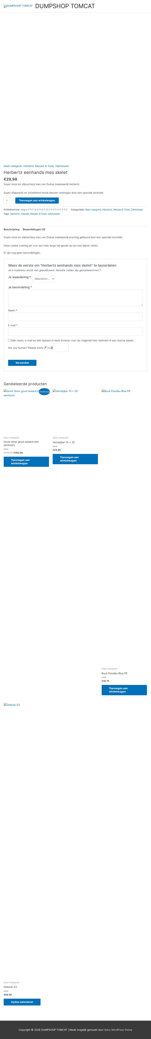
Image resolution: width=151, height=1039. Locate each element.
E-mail (12, 325)
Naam (12, 310)
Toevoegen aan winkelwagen (37, 200)
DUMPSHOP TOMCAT (65, 6)
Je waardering (19, 277)
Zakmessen (62, 166)
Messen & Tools (44, 166)
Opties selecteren (22, 1001)
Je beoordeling (20, 287)
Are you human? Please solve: (26, 347)
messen (25, 213)
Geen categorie (13, 166)
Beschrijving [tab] (12, 229)
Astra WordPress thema (118, 1029)
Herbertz (28, 166)
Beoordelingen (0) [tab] (34, 229)
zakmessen (54, 213)
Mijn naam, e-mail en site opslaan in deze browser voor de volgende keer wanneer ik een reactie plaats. (72, 340)
